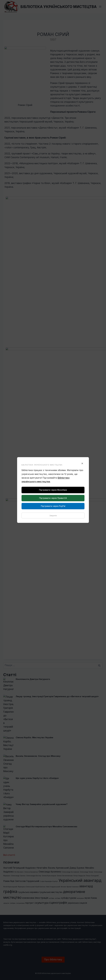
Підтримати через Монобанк (53, 490)
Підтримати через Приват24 (53, 498)
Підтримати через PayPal (53, 506)
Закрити (53, 515)
